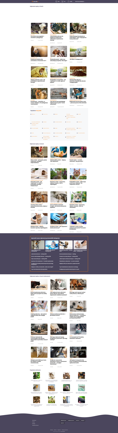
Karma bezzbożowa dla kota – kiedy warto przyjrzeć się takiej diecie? (39, 294)
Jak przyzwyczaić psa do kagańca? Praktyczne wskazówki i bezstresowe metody (56, 38)
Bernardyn (68, 133)
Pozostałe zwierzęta (79, 1)
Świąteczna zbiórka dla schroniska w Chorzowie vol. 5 (38, 60)
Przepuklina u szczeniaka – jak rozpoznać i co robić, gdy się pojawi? (58, 81)
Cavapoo (56, 136)
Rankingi (33, 423)
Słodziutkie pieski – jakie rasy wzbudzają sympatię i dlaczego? (58, 60)
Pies (58, 1)
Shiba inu (33, 114)
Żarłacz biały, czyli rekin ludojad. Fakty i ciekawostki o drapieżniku (81, 393)
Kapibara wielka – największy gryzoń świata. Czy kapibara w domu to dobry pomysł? (51, 393)
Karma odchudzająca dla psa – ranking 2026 (41, 256)
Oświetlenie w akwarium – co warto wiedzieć (69, 261)
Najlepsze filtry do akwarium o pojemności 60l (69, 263)
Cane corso (68, 121)
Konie (71, 1)
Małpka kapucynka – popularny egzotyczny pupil (36, 381)
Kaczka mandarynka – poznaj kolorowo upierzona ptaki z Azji (81, 381)
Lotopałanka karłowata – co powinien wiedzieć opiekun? (66, 381)
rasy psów (38, 110)
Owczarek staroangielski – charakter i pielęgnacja (37, 37)
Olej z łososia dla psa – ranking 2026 (39, 258)
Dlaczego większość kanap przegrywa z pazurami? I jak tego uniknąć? (58, 338)
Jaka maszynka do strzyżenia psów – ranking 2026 (80, 251)
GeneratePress (63, 431)
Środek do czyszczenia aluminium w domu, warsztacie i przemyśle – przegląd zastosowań (58, 362)
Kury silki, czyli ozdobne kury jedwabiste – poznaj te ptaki (51, 405)
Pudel (33, 133)
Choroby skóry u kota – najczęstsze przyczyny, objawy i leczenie (39, 206)
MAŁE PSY (82, 420)
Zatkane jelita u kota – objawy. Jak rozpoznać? (58, 160)
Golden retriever (46, 128)
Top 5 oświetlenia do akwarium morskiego (68, 266)
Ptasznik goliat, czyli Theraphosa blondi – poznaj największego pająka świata (36, 405)
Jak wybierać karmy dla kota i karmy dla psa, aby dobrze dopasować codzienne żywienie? (58, 294)
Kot (64, 1)
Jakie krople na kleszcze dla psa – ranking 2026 (69, 258)
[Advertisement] (59, 14)
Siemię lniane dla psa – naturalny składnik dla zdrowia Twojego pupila (78, 81)
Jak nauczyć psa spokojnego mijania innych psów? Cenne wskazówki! (57, 103)
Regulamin (59, 429)
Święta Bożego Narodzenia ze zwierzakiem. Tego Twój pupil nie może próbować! (78, 38)
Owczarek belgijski (35, 128)
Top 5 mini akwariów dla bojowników (39, 269)
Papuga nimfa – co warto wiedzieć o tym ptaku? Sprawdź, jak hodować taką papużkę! (66, 405)
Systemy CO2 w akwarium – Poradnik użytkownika (42, 261)
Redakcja (51, 429)
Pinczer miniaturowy (46, 133)
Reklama (55, 429)
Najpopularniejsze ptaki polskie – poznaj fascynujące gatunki (36, 393)
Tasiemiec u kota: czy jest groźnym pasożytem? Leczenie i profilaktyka (78, 228)
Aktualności (34, 420)
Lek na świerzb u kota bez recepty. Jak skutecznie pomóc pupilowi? (58, 206)
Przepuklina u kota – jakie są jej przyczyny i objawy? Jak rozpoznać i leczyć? (78, 183)
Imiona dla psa (63, 420)
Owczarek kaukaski (81, 133)
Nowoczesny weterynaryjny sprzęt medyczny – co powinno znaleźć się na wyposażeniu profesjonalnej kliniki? (78, 316)
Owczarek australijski (58, 133)
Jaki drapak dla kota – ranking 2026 (36, 251)
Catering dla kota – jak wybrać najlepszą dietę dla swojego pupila (39, 315)
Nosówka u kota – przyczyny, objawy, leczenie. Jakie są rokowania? (77, 206)
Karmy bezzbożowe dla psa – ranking (67, 254)
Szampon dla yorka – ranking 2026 (65, 251)
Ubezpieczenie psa (35, 425)
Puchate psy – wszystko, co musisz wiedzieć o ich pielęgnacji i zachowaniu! (39, 103)
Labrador (44, 121)
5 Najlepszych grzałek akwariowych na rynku (69, 269)
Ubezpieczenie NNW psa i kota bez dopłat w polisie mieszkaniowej (38, 361)
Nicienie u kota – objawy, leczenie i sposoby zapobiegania (39, 227)
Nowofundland (34, 136)
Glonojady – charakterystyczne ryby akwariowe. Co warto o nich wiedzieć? (81, 405)
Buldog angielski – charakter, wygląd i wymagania (46, 138)
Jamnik (79, 114)
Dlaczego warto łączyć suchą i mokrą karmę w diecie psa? (77, 293)
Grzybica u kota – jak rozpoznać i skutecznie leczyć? (58, 227)
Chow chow (45, 114)
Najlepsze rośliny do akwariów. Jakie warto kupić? (42, 266)
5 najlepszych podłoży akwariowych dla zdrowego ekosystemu (42, 264)
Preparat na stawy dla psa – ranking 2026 (68, 256)
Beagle (56, 128)
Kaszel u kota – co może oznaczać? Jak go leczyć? (76, 160)
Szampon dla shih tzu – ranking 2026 (50, 251)
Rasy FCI (77, 420)
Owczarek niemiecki (58, 121)
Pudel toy (79, 128)
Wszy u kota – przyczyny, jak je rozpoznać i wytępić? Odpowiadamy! (39, 161)
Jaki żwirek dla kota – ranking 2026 (39, 254)
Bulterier (56, 114)
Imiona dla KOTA (71, 420)
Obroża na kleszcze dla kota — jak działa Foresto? (58, 314)
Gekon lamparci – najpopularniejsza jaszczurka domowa (66, 393)
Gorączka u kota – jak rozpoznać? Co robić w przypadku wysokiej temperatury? (36, 183)
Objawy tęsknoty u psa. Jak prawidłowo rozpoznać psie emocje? (38, 81)
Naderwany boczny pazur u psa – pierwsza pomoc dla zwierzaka (78, 102)
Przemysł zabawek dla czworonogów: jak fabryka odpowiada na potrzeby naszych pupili (39, 339)
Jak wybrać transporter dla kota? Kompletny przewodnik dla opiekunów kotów (78, 361)
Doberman (80, 121)
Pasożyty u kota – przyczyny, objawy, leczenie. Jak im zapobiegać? (57, 183)
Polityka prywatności (65, 429)
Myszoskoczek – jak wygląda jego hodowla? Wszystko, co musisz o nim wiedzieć (51, 381)
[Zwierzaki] (35, 2)
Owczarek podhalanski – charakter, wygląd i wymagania (36, 123)
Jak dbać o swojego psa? (76, 59)
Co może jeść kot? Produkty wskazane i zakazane (77, 337)
